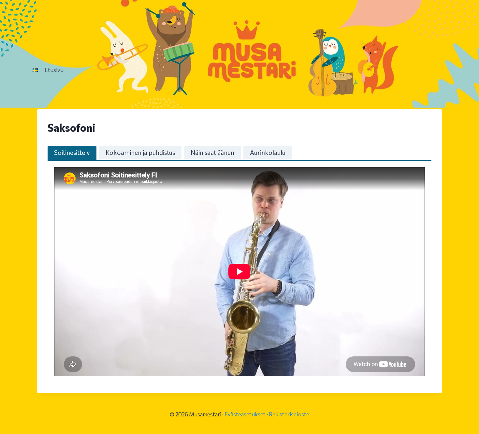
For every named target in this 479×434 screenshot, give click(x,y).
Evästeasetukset (245, 414)
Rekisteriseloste (289, 414)
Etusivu (54, 70)
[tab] (72, 152)
